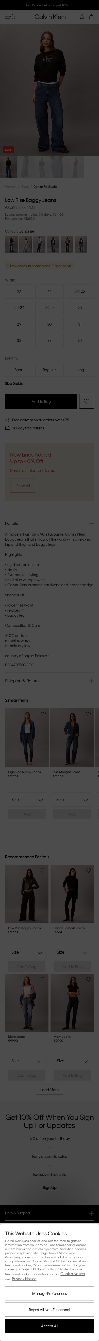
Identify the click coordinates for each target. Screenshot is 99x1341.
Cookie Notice (72, 1273)
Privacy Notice (24, 1278)
